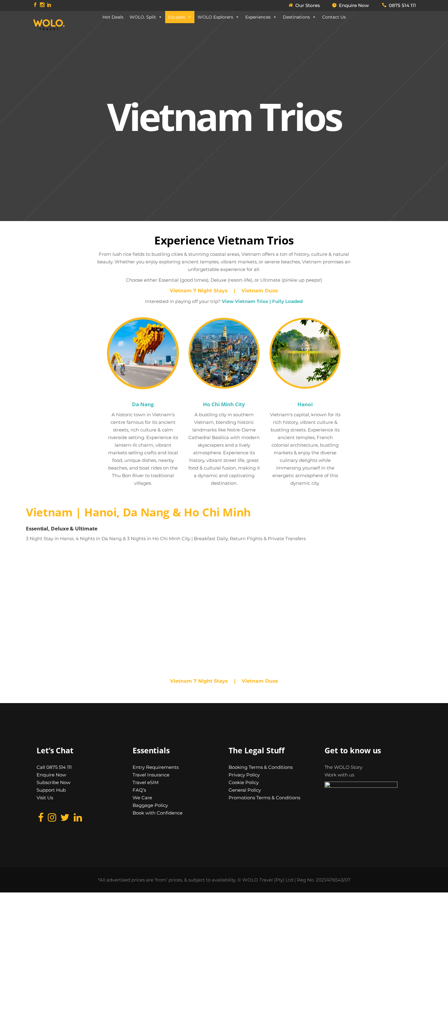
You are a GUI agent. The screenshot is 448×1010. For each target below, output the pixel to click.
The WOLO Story (343, 767)
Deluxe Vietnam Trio (196, 581)
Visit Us (45, 798)
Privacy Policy (244, 775)
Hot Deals (112, 17)
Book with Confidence (158, 813)
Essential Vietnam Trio (63, 581)
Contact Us (334, 17)
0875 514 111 (402, 5)
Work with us (339, 775)
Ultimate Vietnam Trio (333, 581)
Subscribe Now (53, 782)
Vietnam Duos (259, 291)
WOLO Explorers (215, 17)
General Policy (245, 790)
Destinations (296, 17)
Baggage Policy (150, 805)
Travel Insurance (151, 775)
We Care (142, 798)
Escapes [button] (176, 17)
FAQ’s (139, 790)
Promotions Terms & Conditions (264, 798)
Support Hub (51, 790)
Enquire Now (51, 775)
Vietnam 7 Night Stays (199, 291)
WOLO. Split (143, 17)
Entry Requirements (156, 767)
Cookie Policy (244, 782)
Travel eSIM (145, 782)
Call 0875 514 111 (54, 767)
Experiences (258, 17)
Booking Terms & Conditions (261, 767)
